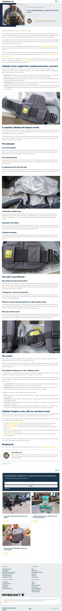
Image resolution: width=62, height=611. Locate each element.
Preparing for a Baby (7, 577)
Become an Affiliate (36, 585)
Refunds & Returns (36, 591)
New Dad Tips (35, 570)
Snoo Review (5, 582)
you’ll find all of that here (49, 447)
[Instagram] (31, 609)
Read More (6, 521)
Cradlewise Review (7, 583)
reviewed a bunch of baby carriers (47, 46)
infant (9, 433)
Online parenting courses (37, 572)
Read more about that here (28, 60)
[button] (58, 1)
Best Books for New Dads (8, 573)
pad (20, 423)
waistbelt (9, 425)
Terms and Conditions (36, 588)
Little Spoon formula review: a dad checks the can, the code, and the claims (45, 516)
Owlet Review (5, 585)
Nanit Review (5, 586)
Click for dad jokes (6, 463)
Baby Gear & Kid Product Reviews (37, 7)
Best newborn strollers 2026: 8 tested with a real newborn (15, 516)
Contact (33, 583)
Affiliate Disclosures (36, 590)
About (33, 582)
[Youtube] (30, 609)
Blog (33, 569)
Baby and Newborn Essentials (9, 572)
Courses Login (35, 577)
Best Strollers (5, 570)
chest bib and (11, 423)
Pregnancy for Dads (7, 575)
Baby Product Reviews (7, 588)
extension (14, 425)
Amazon (51, 415)
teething (17, 423)
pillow (12, 433)
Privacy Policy (35, 586)
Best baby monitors (7, 569)
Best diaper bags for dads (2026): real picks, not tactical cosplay (15, 549)
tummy (10, 430)
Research (34, 575)
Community (34, 573)
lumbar (9, 426)
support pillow (14, 426)
